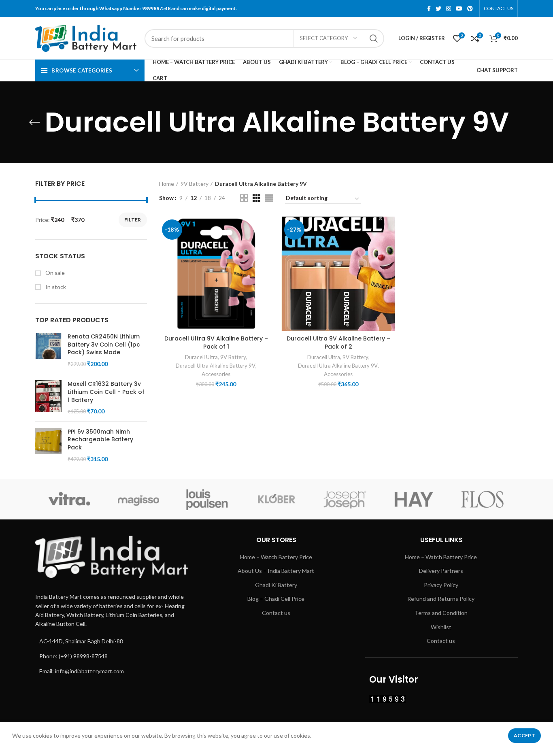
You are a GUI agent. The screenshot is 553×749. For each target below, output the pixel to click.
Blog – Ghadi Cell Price (275, 598)
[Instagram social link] (448, 8)
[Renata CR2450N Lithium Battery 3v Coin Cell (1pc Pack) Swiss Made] (48, 350)
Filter (132, 220)
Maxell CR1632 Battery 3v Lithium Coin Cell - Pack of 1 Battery (106, 392)
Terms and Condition (441, 612)
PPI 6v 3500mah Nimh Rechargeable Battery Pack (100, 439)
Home (166, 183)
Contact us (276, 612)
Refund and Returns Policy (440, 598)
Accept (524, 735)
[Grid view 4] (269, 198)
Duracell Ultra (201, 357)
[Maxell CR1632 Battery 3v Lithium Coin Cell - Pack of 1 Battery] (48, 397)
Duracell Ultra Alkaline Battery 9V (215, 365)
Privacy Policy (441, 584)
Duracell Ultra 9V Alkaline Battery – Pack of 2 (338, 342)
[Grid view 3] (256, 198)
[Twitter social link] (438, 8)
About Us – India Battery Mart (276, 570)
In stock (55, 286)
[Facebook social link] (429, 8)
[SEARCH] (373, 38)
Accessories (216, 374)
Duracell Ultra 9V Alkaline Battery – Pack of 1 (216, 342)
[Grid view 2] (244, 198)
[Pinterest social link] (470, 8)
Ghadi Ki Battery (276, 584)
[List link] (111, 641)
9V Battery (194, 183)
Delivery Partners (441, 570)
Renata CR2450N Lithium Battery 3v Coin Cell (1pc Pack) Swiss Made (104, 344)
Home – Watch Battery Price (276, 556)
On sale (54, 272)
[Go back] (34, 122)
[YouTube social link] (459, 8)
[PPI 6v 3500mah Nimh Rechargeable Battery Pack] (48, 445)
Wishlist (441, 626)
